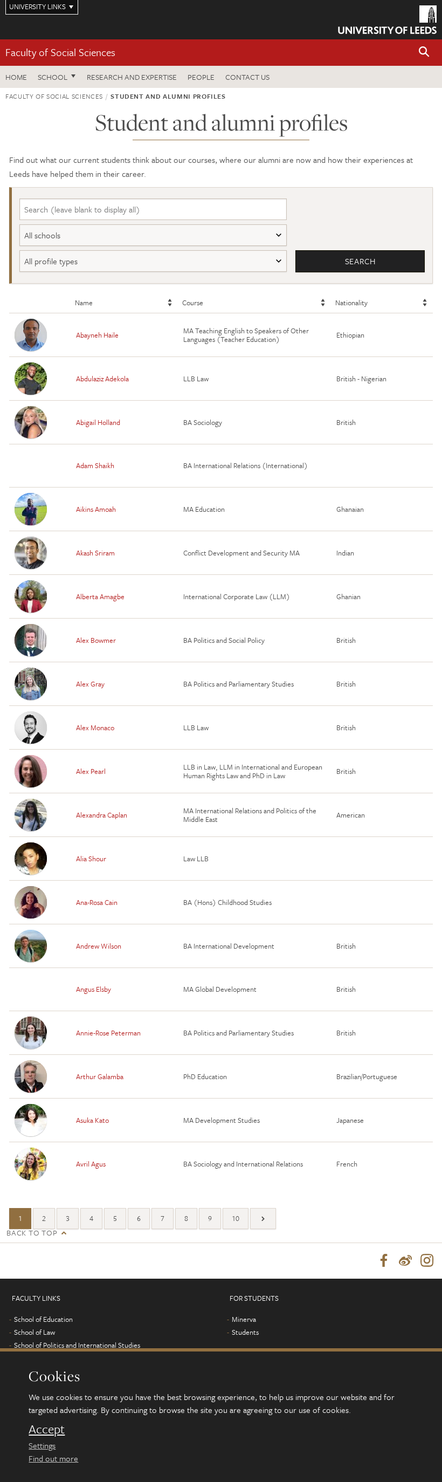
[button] (424, 53)
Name (84, 302)
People (201, 77)
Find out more (53, 1458)
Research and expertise (132, 77)
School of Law (34, 1332)
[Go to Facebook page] (383, 1260)
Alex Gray (90, 683)
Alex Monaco (95, 727)
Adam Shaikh (95, 465)
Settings (42, 1445)
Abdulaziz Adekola (102, 378)
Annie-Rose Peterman (108, 1032)
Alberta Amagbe (100, 596)
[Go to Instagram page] (426, 1260)
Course (192, 302)
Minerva (244, 1319)
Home (16, 77)
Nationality (351, 302)
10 (235, 1218)
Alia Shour (91, 858)
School (52, 77)
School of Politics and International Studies (77, 1345)
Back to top (31, 1232)
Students (245, 1332)
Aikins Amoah (96, 509)
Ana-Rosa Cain (97, 902)
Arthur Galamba (99, 1076)
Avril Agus (91, 1163)
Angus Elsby (93, 989)
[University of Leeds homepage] (387, 19)
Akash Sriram (95, 552)
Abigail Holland (98, 422)
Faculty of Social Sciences (60, 52)
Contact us (247, 77)
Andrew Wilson (98, 946)
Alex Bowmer (96, 640)
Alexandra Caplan (101, 814)
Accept (47, 1429)
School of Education (43, 1319)
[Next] (263, 1218)
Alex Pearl (91, 771)
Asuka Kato (92, 1120)
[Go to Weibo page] (405, 1260)
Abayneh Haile (97, 335)
